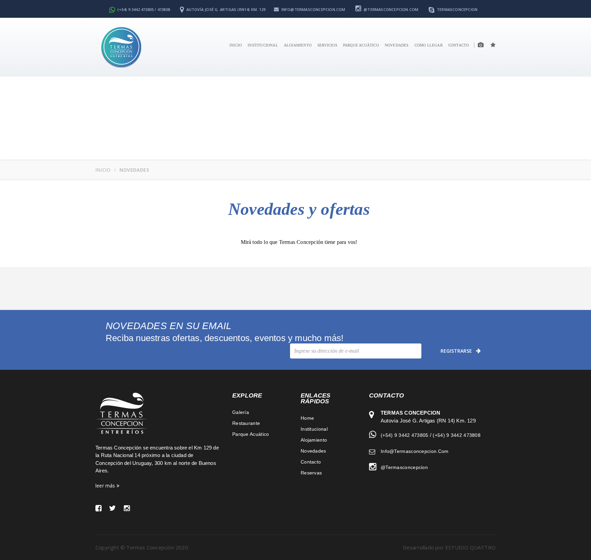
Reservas (311, 473)
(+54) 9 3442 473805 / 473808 (143, 9)
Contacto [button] (458, 45)
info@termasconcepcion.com (312, 9)
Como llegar (429, 45)
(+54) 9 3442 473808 (457, 435)
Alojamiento (298, 45)
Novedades (397, 45)
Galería (240, 412)
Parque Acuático (361, 45)
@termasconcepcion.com (390, 9)
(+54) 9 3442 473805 (405, 435)
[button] (490, 45)
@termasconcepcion (404, 467)
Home (307, 418)
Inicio (235, 45)
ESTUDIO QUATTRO (470, 547)
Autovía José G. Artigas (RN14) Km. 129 (225, 9)
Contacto (311, 462)
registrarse (456, 351)
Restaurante (246, 423)
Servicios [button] (327, 45)
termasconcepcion (456, 9)
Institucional (263, 45)
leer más (106, 485)
